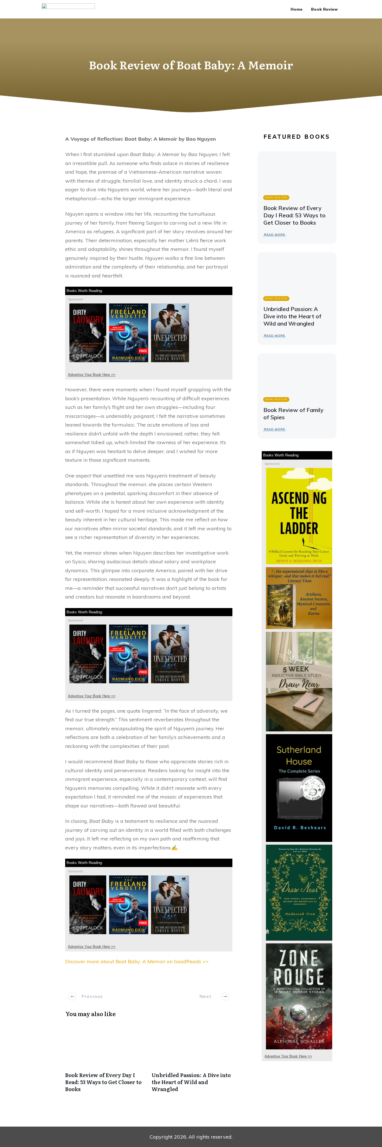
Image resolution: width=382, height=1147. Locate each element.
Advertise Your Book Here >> (91, 375)
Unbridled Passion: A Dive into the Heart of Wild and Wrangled (192, 1060)
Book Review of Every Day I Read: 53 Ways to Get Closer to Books (105, 1060)
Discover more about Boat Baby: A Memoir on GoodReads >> (137, 961)
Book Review (276, 197)
